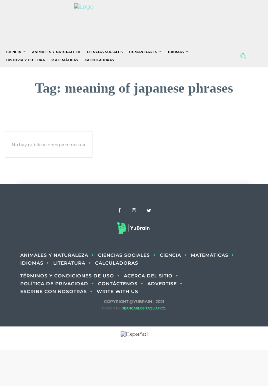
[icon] (257, 56)
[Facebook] (119, 211)
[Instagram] (134, 211)
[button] (243, 56)
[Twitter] (149, 211)
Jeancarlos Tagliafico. (144, 308)
